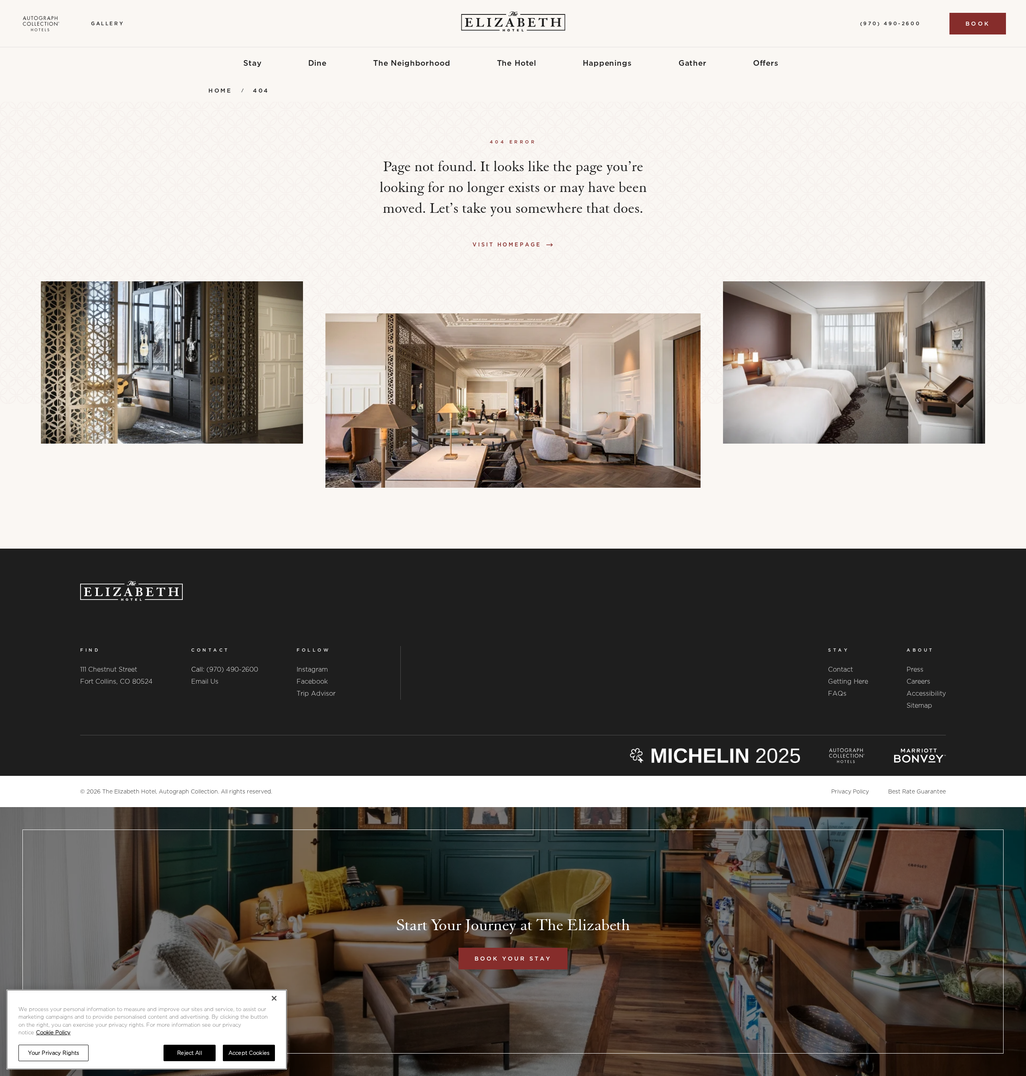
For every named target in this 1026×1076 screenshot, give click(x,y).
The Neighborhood (411, 63)
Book (977, 23)
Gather (693, 63)
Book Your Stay (513, 958)
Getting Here (848, 681)
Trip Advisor (316, 693)
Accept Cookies (248, 1053)
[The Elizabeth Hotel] (513, 23)
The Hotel (517, 63)
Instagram (312, 669)
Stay (252, 63)
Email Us (204, 681)
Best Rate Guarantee (917, 791)
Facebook (312, 681)
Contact (840, 669)
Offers (766, 63)
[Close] (274, 998)
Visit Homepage (507, 245)
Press (915, 669)
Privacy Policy (850, 791)
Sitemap (919, 705)
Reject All (189, 1053)
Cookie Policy (53, 1033)
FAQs (837, 693)
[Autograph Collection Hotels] (41, 23)
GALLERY (107, 23)
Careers (918, 681)
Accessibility (926, 693)
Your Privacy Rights (53, 1053)
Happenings (607, 63)
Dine (317, 63)
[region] (146, 1029)
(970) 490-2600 (232, 669)
